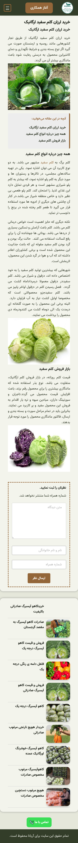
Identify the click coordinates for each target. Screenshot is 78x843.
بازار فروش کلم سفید (52, 140)
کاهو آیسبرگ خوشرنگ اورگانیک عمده (29, 751)
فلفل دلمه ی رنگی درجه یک (28, 667)
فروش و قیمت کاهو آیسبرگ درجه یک (31, 646)
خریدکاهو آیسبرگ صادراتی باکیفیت (27, 609)
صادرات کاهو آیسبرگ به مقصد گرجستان (28, 625)
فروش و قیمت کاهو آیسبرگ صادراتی (31, 688)
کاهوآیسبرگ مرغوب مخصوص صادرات (31, 772)
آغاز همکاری (39, 8)
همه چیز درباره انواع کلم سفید (46, 134)
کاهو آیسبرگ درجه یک (29, 706)
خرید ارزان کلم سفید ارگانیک (47, 127)
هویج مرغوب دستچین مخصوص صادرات (29, 793)
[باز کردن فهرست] (7, 8)
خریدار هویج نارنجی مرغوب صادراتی (26, 730)
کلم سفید (47, 162)
